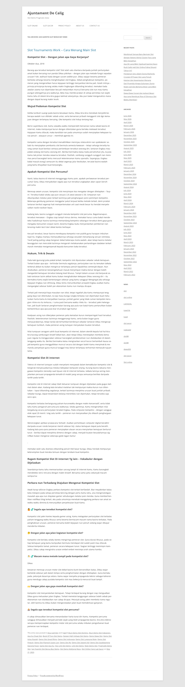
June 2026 (127, 116)
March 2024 (128, 203)
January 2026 (129, 132)
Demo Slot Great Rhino (48, 639)
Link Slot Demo (78, 646)
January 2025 (129, 171)
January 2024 (129, 210)
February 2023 (129, 245)
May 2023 (127, 236)
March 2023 (128, 242)
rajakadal (127, 330)
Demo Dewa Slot (96, 636)
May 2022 (127, 265)
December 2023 (130, 213)
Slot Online (32, 26)
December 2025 (130, 135)
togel (126, 317)
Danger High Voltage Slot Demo (75, 636)
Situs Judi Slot (52, 633)
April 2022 (128, 268)
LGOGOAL (128, 304)
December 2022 (130, 252)
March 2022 (128, 271)
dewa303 (127, 349)
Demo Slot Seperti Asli (80, 642)
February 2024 (129, 206)
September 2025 (130, 145)
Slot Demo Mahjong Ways (70, 649)
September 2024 (130, 184)
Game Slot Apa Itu (47, 646)
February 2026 (129, 129)
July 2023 (127, 229)
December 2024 (130, 174)
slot (125, 291)
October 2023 (129, 219)
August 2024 (129, 187)
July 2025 (127, 151)
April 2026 (128, 122)
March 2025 (128, 164)
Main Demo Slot (91, 646)
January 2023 (129, 249)
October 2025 (129, 142)
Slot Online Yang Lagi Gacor (93, 649)
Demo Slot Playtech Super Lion (46, 642)
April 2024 (128, 200)
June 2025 (127, 155)
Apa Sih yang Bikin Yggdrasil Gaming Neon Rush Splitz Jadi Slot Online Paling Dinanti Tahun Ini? (140, 67)
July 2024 (127, 190)
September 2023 (130, 223)
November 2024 (130, 177)
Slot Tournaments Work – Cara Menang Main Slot (61, 50)
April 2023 (128, 239)
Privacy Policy (64, 26)
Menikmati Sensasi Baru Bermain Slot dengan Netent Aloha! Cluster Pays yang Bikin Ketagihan (140, 57)
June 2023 (127, 232)
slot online (128, 297)
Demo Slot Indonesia (66, 639)
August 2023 (129, 226)
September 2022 (130, 262)
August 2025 (129, 148)
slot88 (126, 336)
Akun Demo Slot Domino (78, 633)
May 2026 (127, 119)
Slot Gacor (48, 26)
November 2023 (130, 216)
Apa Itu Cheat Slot (34, 636)
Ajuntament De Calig (45, 13)
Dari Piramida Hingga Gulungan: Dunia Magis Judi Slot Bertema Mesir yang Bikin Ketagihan (140, 86)
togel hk (127, 310)
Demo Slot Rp (65, 642)
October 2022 (129, 258)
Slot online (128, 362)
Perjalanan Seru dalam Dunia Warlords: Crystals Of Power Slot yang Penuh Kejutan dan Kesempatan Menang (139, 77)
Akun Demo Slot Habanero (99, 633)
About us (80, 26)
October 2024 (129, 180)
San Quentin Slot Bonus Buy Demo (45, 649)
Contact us (95, 26)
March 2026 (128, 125)
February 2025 (129, 168)
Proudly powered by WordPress (52, 675)
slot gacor (128, 323)
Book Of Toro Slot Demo (52, 636)
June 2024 (127, 193)
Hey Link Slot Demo (63, 646)
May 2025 (127, 158)
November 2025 (130, 138)
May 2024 (127, 197)
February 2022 (129, 274)
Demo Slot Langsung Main (86, 639)
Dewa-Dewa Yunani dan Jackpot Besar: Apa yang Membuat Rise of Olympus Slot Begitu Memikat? (140, 96)
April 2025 (128, 161)
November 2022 (130, 255)
